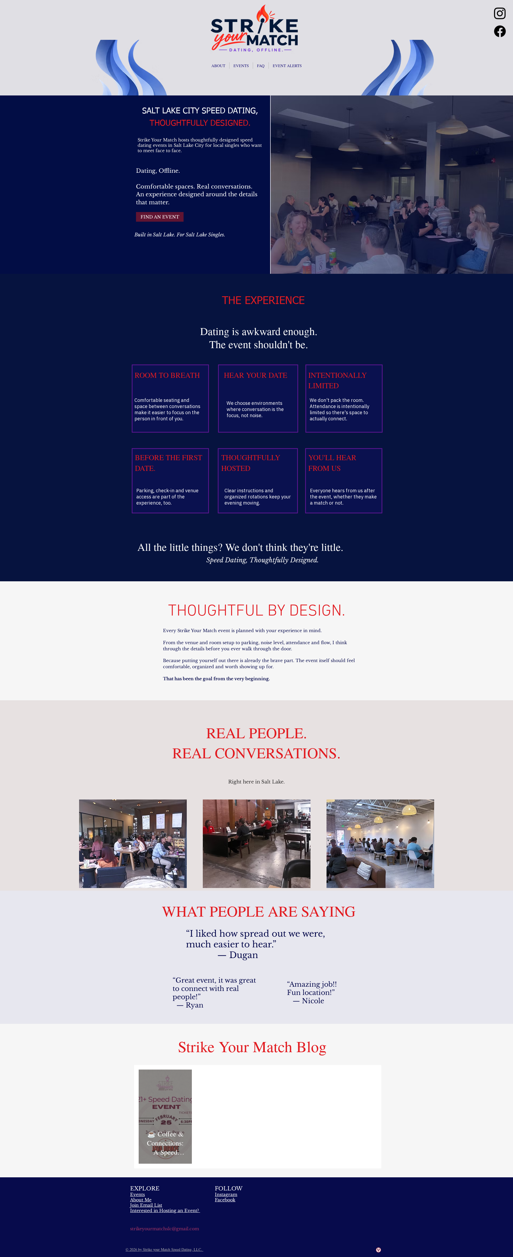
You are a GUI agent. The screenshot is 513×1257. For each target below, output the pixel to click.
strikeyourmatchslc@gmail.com (164, 1228)
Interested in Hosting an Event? (164, 1210)
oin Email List (147, 1205)
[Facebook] (500, 31)
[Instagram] (500, 13)
